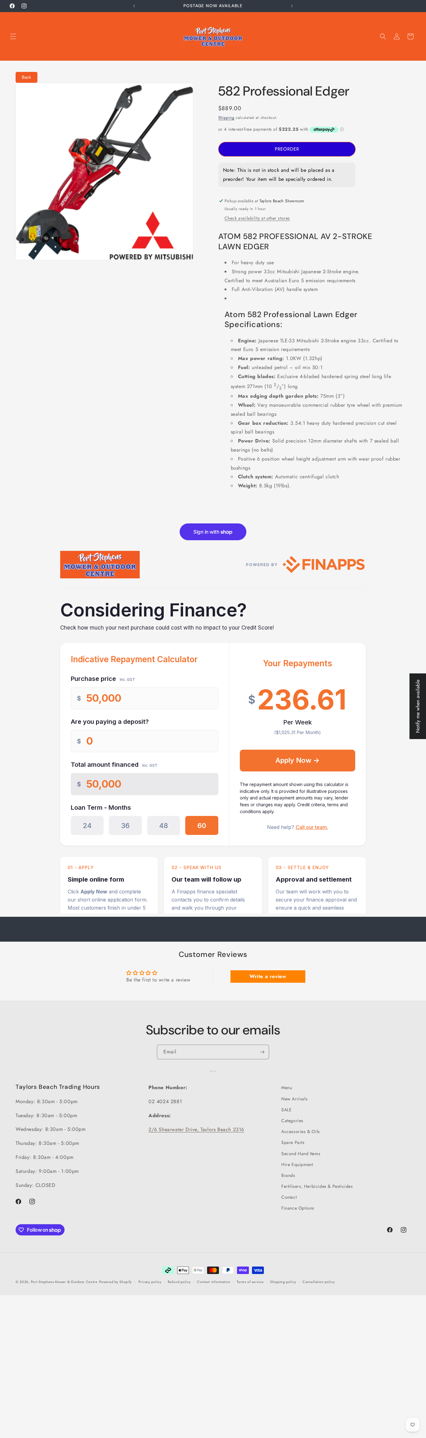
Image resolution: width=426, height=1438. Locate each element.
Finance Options (297, 1208)
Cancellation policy (319, 1281)
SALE (286, 1109)
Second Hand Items (300, 1153)
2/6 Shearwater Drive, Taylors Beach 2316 (196, 1129)
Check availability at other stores (257, 218)
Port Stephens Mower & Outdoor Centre (64, 1281)
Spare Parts (293, 1142)
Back (26, 77)
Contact (289, 1197)
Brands (288, 1175)
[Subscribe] (262, 1052)
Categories (292, 1120)
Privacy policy (150, 1281)
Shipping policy (283, 1281)
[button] (13, 36)
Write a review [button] (267, 976)
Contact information (213, 1281)
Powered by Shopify (115, 1281)
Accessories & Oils (300, 1131)
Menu (286, 1087)
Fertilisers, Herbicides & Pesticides (317, 1186)
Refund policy (179, 1281)
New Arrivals (294, 1098)
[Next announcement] (292, 6)
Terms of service (250, 1281)
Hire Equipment (297, 1164)
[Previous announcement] (134, 6)
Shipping (226, 117)
